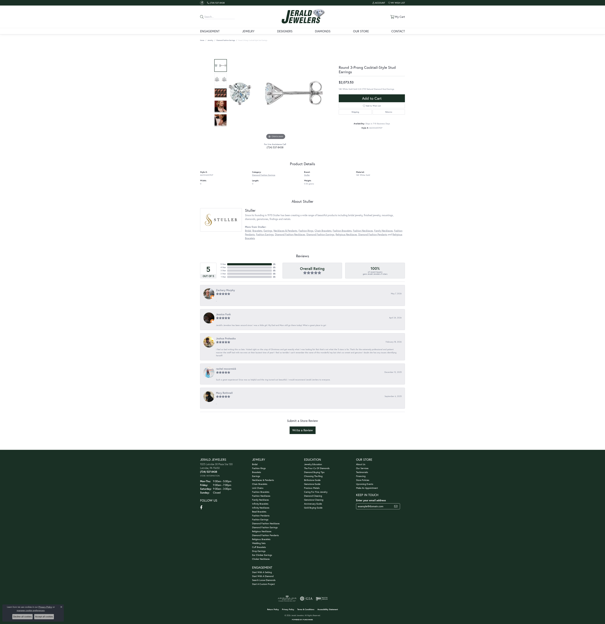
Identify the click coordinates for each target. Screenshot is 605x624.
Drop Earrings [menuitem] (259, 551)
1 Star (223, 277)
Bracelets (257, 230)
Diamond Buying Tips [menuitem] (314, 472)
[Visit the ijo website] (322, 599)
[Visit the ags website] (287, 599)
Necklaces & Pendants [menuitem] (263, 480)
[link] (216, 3)
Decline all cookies (22, 616)
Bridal (248, 230)
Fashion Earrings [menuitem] (260, 519)
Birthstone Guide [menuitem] (312, 480)
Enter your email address (371, 500)
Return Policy (273, 609)
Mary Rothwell (224, 392)
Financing (361, 476)
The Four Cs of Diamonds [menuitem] (317, 468)
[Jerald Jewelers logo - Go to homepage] (302, 17)
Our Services (362, 468)
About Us (360, 464)
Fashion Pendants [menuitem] (261, 515)
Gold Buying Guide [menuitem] (313, 507)
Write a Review (302, 430)
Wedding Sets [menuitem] (259, 543)
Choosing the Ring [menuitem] (313, 476)
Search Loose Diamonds (264, 580)
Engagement (210, 31)
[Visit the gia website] (306, 599)
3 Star (223, 270)
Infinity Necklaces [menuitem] (260, 507)
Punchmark (308, 620)
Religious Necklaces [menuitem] (261, 531)
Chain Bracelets (323, 230)
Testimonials (362, 472)
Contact (398, 31)
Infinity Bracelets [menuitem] (260, 503)
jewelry (210, 40)
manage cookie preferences (31, 610)
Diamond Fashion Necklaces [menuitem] (266, 523)
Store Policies (362, 480)
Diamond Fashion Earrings (225, 40)
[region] (275, 93)
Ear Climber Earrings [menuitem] (262, 554)
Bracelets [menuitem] (256, 472)
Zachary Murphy (225, 290)
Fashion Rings (306, 230)
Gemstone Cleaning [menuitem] (313, 499)
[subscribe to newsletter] (396, 506)
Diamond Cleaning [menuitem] (313, 495)
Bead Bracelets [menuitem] (259, 511)
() (274, 264)
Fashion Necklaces (363, 230)
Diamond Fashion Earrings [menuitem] (265, 527)
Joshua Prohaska (226, 338)
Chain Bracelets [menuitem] (259, 483)
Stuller (307, 175)
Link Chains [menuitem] (257, 487)
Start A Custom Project (263, 584)
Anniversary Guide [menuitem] (313, 503)
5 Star (223, 264)
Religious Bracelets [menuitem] (261, 539)
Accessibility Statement (327, 609)
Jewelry (248, 31)
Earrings (268, 230)
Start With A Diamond (263, 576)
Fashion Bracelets (342, 230)
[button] (378, 3)
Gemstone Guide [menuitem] (312, 483)
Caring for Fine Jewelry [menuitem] (315, 491)
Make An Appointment (367, 487)
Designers (284, 31)
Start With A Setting (262, 572)
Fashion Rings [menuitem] (259, 468)
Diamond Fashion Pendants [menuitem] (265, 535)
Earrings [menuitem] (256, 476)
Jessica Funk (223, 314)
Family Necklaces (383, 230)
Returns (388, 112)
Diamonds (322, 31)
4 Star (223, 267)
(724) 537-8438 (275, 147)
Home (202, 40)
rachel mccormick (226, 368)
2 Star (223, 273)
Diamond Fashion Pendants (372, 234)
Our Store (361, 31)
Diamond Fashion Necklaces (290, 234)
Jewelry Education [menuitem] (313, 464)
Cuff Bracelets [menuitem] (259, 547)
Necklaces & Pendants (285, 230)
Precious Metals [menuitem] (312, 487)
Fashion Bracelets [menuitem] (260, 491)
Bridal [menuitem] (255, 464)
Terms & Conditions (305, 609)
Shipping (355, 112)
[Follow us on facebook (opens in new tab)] (202, 3)
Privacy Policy (288, 609)
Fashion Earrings (265, 234)
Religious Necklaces (346, 234)
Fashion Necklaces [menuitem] (261, 495)
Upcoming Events (364, 483)
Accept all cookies (44, 616)
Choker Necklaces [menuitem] (261, 558)
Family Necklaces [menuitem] (260, 499)
